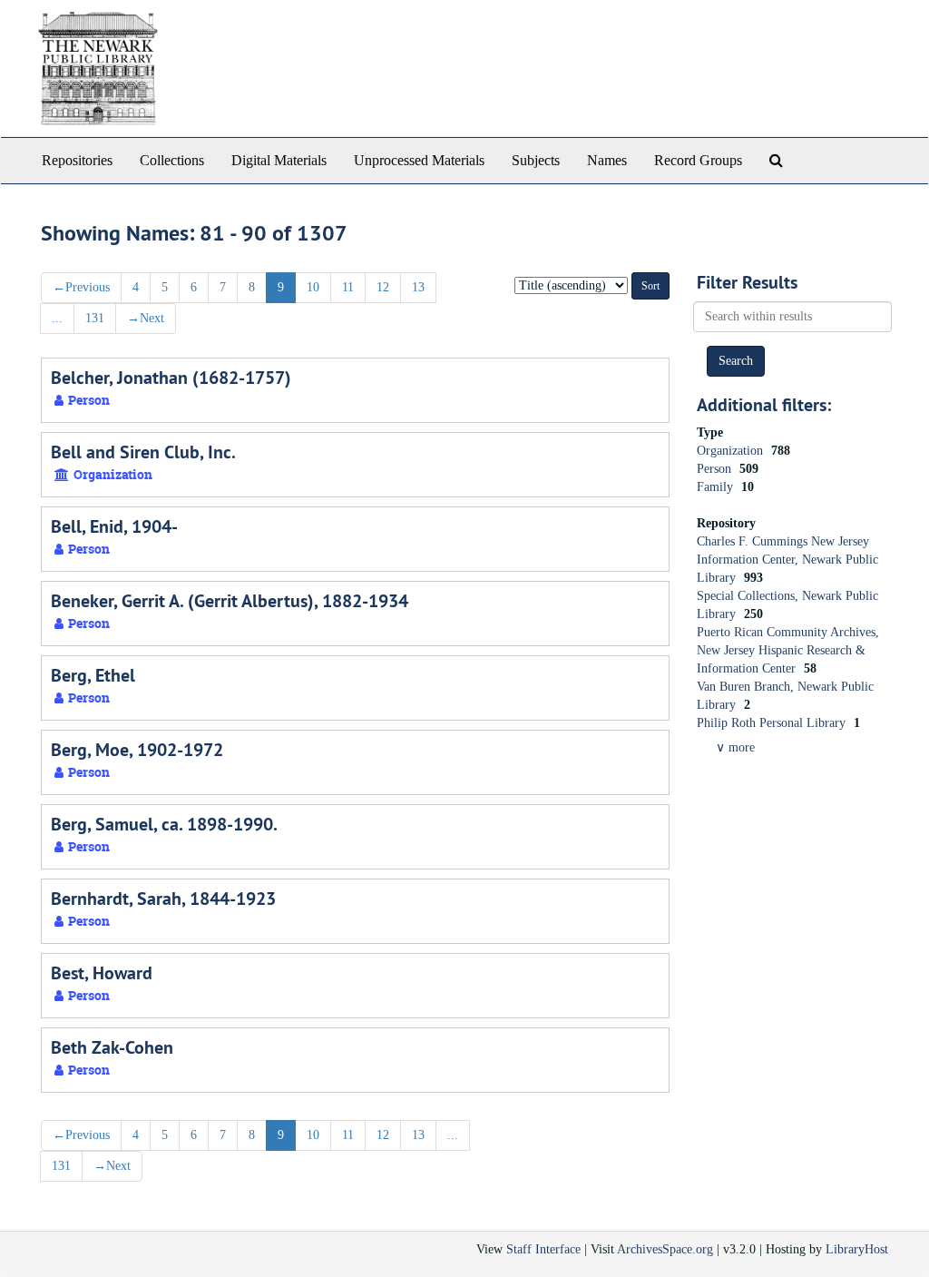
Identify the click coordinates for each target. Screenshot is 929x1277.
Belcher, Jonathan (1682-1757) (171, 377)
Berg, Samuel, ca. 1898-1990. (164, 824)
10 (313, 287)
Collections (172, 160)
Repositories (77, 160)
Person (716, 469)
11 (348, 287)
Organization (732, 450)
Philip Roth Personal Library (773, 723)
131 (94, 318)
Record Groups (698, 160)
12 (382, 287)
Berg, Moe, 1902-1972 (137, 749)
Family (717, 487)
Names (607, 160)
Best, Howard (101, 973)
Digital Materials (279, 160)
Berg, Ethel (93, 675)
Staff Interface (543, 1249)
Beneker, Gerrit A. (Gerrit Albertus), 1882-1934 (229, 601)
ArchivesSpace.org (665, 1249)
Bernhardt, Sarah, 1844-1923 (163, 898)
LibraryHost (857, 1249)
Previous (81, 287)
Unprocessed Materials (419, 160)
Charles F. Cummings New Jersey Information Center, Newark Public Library (787, 559)
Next (145, 318)
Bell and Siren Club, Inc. (143, 452)
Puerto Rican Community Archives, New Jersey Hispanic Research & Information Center (788, 650)
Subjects (536, 160)
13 (418, 287)
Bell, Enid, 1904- (114, 526)
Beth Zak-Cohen (112, 1047)
